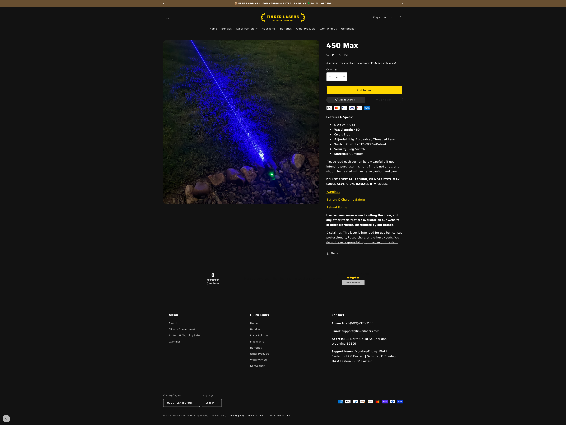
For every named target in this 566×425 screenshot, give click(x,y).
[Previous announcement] (164, 3)
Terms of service (256, 415)
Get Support (257, 366)
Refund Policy (336, 207)
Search (173, 323)
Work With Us (258, 360)
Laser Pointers (259, 335)
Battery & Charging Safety (345, 199)
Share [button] (334, 253)
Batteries (256, 348)
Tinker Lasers (179, 415)
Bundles (255, 329)
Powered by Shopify (197, 415)
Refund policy (219, 415)
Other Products (259, 354)
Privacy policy (237, 415)
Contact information (279, 415)
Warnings (333, 191)
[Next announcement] (402, 3)
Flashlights (257, 342)
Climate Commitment (182, 329)
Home (254, 323)
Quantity (331, 69)
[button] (167, 17)
